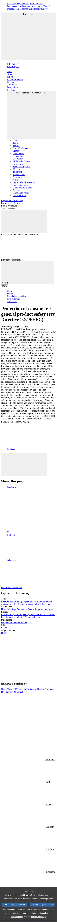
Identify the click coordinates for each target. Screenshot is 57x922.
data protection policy (39, 913)
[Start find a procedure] (24, 221)
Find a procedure (9, 205)
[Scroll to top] (24, 464)
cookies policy (17, 917)
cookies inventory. (38, 917)
